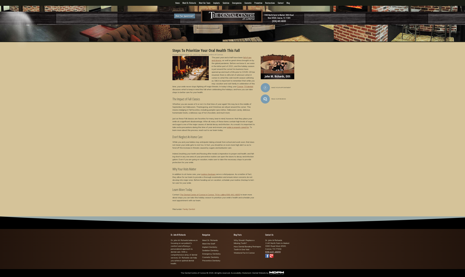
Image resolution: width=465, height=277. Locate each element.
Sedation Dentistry (210, 250)
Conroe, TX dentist (245, 86)
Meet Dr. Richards (189, 2)
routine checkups (208, 174)
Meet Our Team (204, 2)
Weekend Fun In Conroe (244, 253)
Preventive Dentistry (211, 260)
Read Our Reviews (278, 99)
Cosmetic (248, 2)
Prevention (258, 2)
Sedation (226, 2)
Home (177, 2)
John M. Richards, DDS (277, 76)
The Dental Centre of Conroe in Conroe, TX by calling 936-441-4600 (210, 194)
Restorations (270, 2)
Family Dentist (189, 209)
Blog (288, 2)
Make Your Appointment (281, 87)
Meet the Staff (208, 243)
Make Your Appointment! (185, 16)
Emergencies (237, 2)
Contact (281, 2)
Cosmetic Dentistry (210, 257)
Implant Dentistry (209, 247)
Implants (216, 2)
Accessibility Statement (241, 273)
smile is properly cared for (238, 127)
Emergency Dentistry (211, 254)
